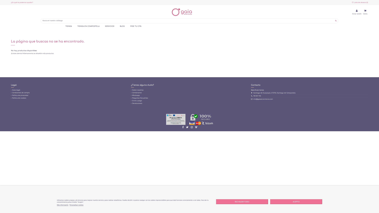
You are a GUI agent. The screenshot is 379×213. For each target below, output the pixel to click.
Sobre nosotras (138, 90)
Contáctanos (137, 93)
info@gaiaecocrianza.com (263, 99)
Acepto (296, 201)
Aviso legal (16, 90)
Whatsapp (136, 95)
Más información (62, 205)
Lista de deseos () (361, 2)
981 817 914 (257, 96)
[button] (69, 26)
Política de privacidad (20, 95)
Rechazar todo (242, 201)
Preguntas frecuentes (140, 98)
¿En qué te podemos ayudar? (22, 2)
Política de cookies (19, 98)
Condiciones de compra (21, 93)
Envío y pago (137, 101)
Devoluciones (137, 103)
